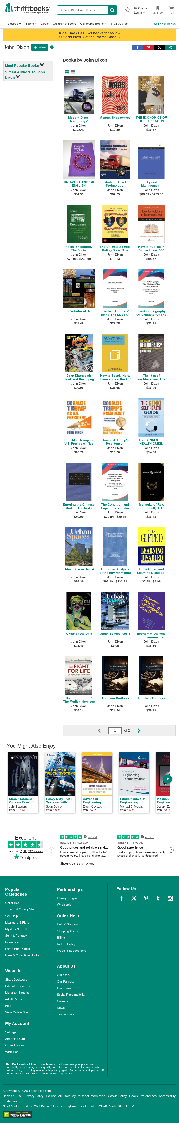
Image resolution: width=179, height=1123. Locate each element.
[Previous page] (102, 730)
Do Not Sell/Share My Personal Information (75, 1096)
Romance (12, 942)
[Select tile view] (72, 72)
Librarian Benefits (17, 992)
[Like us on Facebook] (121, 898)
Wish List (11, 1052)
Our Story (63, 975)
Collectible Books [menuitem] (92, 23)
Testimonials (65, 1014)
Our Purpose (66, 981)
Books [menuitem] (29, 23)
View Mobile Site (16, 1012)
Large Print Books (17, 948)
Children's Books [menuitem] (64, 23)
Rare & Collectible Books (22, 955)
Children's (12, 903)
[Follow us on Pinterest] (146, 898)
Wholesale (64, 904)
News (61, 1007)
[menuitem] (140, 9)
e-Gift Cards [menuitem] (119, 23)
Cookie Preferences (143, 1096)
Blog (8, 1005)
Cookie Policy (117, 1096)
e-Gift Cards (13, 999)
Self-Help (11, 916)
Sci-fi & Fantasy (16, 935)
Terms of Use (12, 1096)
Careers (62, 1001)
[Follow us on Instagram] (170, 898)
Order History (14, 1045)
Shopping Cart (15, 1038)
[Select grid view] (66, 72)
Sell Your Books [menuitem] (165, 24)
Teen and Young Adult (20, 909)
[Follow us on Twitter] (134, 898)
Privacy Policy (33, 1096)
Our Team (64, 988)
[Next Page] (135, 730)
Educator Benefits (17, 986)
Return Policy (66, 944)
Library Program (68, 898)
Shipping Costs (67, 931)
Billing (61, 937)
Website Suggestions (71, 950)
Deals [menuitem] (45, 23)
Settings (10, 1032)
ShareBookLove (16, 979)
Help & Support (67, 924)
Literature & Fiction (18, 922)
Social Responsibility (71, 994)
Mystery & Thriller (17, 929)
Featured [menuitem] (12, 23)
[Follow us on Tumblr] (158, 898)
